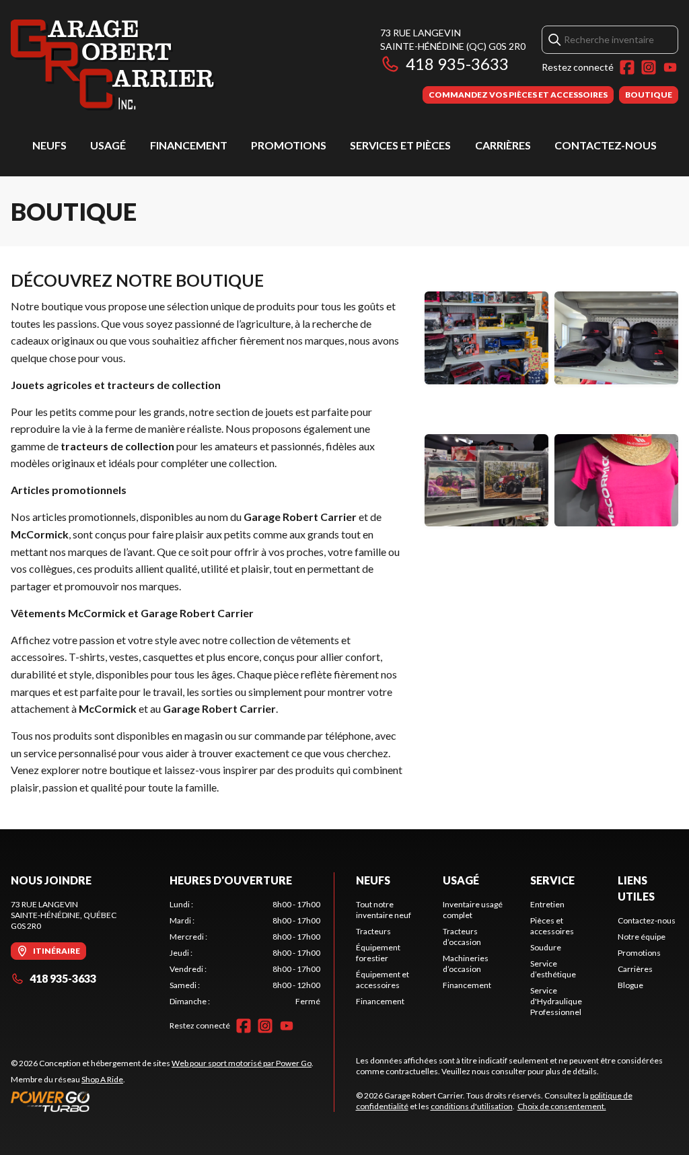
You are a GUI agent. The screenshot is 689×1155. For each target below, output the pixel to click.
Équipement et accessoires (382, 979)
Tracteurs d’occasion (462, 936)
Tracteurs (373, 931)
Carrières (503, 145)
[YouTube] (670, 67)
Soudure (545, 947)
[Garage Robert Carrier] (113, 65)
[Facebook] (627, 67)
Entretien (547, 904)
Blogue (630, 985)
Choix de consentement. (561, 1106)
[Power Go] (162, 1101)
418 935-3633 (457, 63)
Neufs (49, 145)
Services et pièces (400, 145)
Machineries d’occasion (465, 963)
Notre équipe (641, 937)
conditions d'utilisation (472, 1106)
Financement (188, 145)
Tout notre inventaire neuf (383, 909)
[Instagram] (649, 67)
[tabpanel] (245, 953)
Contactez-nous (605, 145)
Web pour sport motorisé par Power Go (242, 1063)
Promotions (288, 145)
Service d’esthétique (553, 968)
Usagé (108, 145)
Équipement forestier (378, 952)
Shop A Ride (102, 1079)
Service (552, 880)
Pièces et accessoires (552, 925)
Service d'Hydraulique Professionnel (556, 1001)
